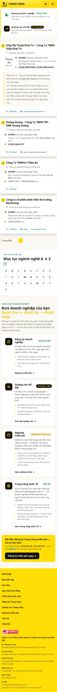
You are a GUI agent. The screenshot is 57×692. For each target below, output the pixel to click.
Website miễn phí (10, 613)
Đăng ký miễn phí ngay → (22, 555)
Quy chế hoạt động (11, 590)
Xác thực (6, 585)
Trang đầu (6, 240)
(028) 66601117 (16, 144)
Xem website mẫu (25, 472)
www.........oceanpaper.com (34, 229)
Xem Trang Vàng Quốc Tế (28, 526)
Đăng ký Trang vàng (11, 601)
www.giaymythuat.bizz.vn (34, 111)
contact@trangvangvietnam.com (14, 685)
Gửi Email (12, 111)
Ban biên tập (8, 579)
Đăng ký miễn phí (24, 373)
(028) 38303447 (45, 67)
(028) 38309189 (27, 67)
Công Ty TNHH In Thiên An (22, 162)
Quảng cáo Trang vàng (12, 607)
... (16, 240)
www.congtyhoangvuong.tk (34, 152)
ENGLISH (6, 624)
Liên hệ (5, 618)
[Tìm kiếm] (45, 4)
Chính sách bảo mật (11, 596)
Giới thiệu (6, 574)
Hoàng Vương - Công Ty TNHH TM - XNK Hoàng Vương (28, 124)
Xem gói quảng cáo (25, 421)
